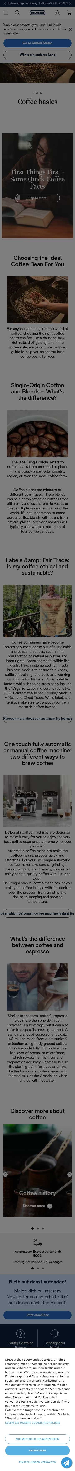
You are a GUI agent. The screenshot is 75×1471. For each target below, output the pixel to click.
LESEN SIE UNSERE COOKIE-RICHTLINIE (32, 1422)
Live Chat (66, 1462)
